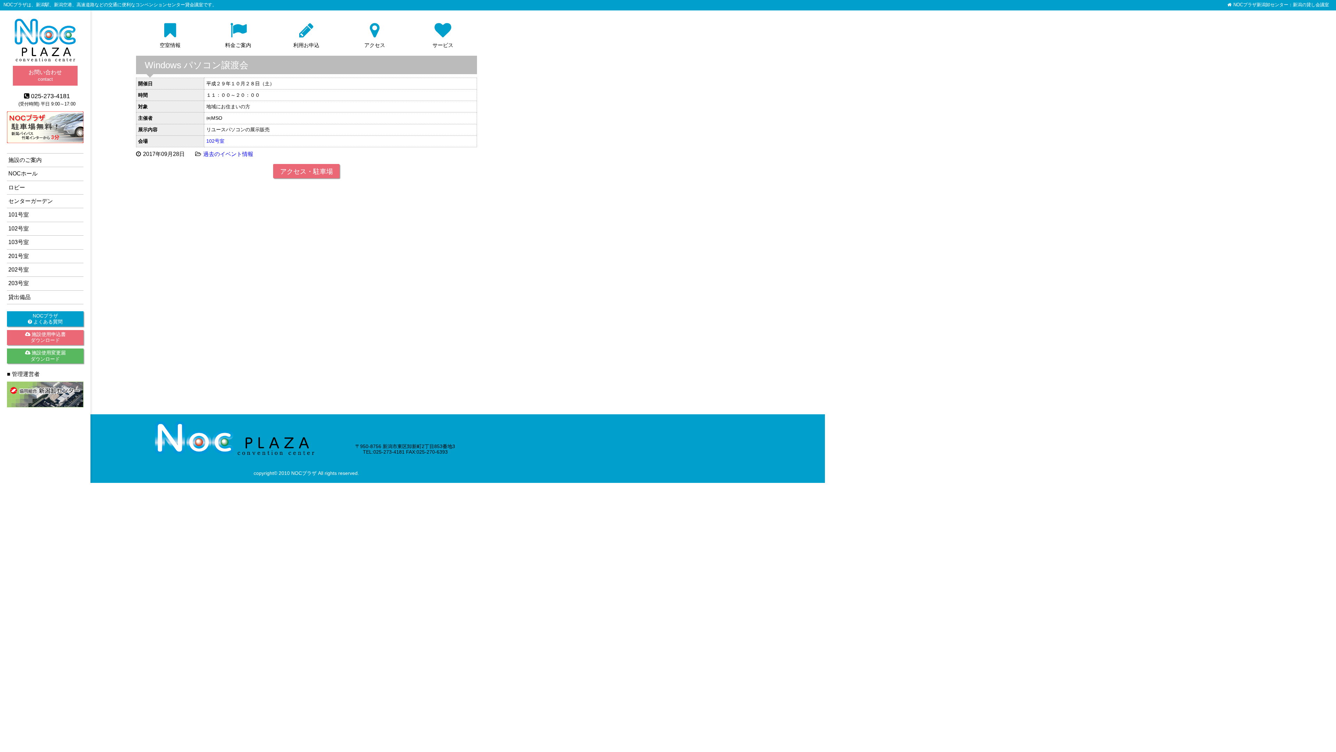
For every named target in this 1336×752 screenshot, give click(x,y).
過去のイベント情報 (228, 154)
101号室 (18, 215)
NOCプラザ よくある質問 (47, 318)
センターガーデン (30, 201)
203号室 (18, 283)
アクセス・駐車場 (306, 171)
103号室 (18, 242)
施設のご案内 (25, 160)
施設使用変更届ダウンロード (48, 355)
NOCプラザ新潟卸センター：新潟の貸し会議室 (1281, 4)
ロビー (16, 187)
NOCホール (23, 174)
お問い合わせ (45, 75)
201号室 (18, 256)
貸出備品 (19, 297)
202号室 (18, 270)
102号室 (215, 141)
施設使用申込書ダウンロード (48, 337)
